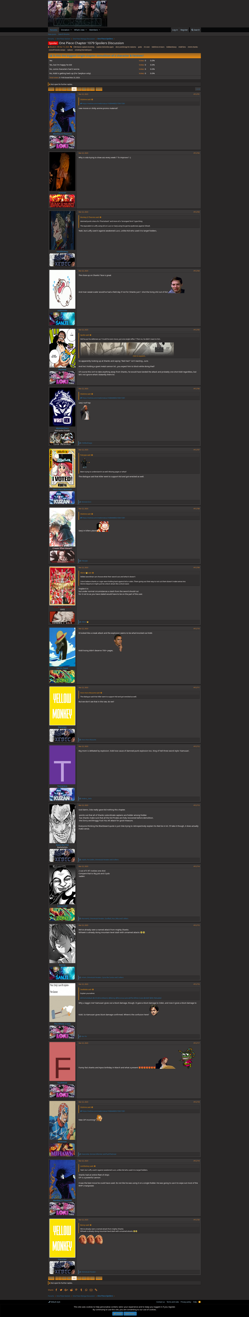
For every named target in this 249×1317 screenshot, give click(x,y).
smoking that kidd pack (83, 50)
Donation (65, 29)
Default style (55, 1302)
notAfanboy (62, 251)
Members (93, 29)
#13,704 (197, 271)
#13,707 (197, 450)
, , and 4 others (100, 860)
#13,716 (197, 984)
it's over (147, 47)
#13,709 (197, 567)
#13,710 (197, 629)
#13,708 (197, 509)
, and (99, 1154)
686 (74, 89)
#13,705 (197, 330)
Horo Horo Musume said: (90, 693)
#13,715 (197, 925)
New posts (52, 34)
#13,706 (197, 389)
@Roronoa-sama (122, 998)
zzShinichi (62, 310)
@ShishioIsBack (86, 998)
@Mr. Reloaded (155, 998)
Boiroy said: (84, 1225)
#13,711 (197, 687)
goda (140, 47)
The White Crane (62, 1023)
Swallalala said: (86, 989)
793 (92, 89)
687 (79, 89)
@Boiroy (112, 998)
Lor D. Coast (62, 668)
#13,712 (197, 746)
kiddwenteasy (171, 47)
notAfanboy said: (86, 1166)
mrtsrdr (62, 192)
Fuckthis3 (62, 1082)
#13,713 (197, 805)
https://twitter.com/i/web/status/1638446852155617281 (103, 103)
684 (64, 89)
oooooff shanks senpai (57, 50)
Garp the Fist (62, 845)
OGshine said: (85, 99)
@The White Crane (136, 998)
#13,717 (197, 1043)
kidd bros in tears (158, 47)
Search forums (63, 34)
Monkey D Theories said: (89, 217)
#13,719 (197, 1161)
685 (69, 89)
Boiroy (62, 965)
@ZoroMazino (102, 998)
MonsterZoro (62, 428)
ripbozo (70, 50)
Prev (51, 89)
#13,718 (197, 1102)
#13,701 (197, 94)
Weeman (62, 1141)
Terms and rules (173, 1302)
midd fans (182, 47)
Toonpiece (62, 786)
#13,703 (197, 212)
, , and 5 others (105, 918)
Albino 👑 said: (86, 573)
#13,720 (197, 1220)
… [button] (60, 89)
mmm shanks (193, 47)
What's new (79, 29)
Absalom (53, 47)
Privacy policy (186, 1302)
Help (195, 1302)
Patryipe (62, 727)
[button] (71, 29)
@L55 (95, 998)
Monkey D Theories (62, 133)
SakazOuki (62, 906)
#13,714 (197, 866)
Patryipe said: (85, 455)
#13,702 (197, 153)
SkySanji (62, 369)
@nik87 (146, 998)
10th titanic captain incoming (83, 47)
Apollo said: (84, 335)
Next (98, 89)
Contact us (160, 1302)
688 (84, 89)
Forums (53, 29)
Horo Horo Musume (62, 489)
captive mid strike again (104, 47)
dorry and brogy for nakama (126, 47)
